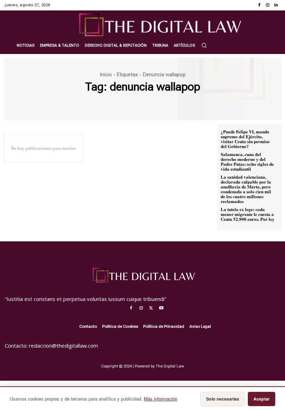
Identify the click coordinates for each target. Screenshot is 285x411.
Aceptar (261, 399)
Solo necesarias (222, 399)
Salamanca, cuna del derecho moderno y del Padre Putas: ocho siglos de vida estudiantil (247, 161)
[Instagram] (267, 5)
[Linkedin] (276, 5)
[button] (204, 45)
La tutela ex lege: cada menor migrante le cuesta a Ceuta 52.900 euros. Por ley (248, 214)
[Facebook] (259, 5)
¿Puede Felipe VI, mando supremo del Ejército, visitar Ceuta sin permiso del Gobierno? (245, 138)
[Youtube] (161, 308)
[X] (151, 308)
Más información (160, 398)
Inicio (106, 74)
